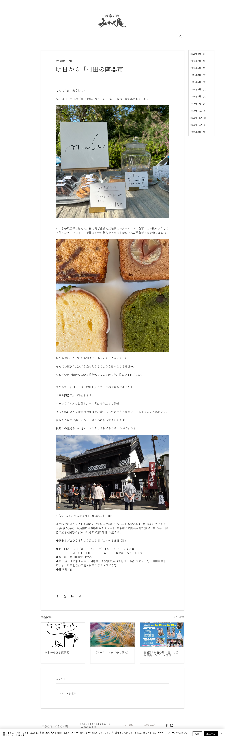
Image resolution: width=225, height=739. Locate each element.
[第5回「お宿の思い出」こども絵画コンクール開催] (162, 635)
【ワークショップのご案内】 (112, 652)
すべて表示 (179, 617)
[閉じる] (221, 734)
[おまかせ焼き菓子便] (63, 635)
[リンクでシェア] (79, 596)
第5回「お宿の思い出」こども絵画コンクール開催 (161, 654)
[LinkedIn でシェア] (72, 596)
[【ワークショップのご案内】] (112, 635)
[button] (180, 36)
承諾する (210, 733)
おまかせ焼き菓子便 (56, 652)
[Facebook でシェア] (57, 596)
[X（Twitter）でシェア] (64, 596)
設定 (197, 733)
